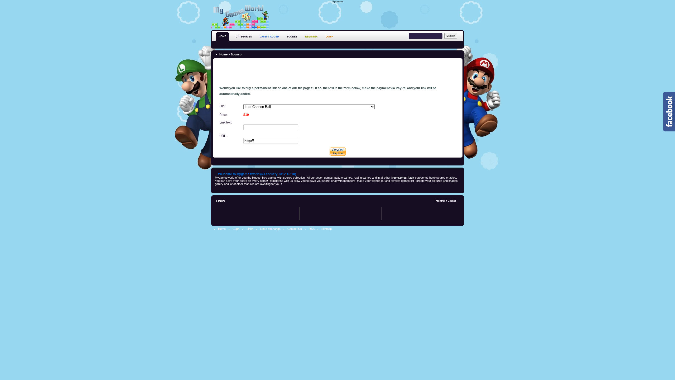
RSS (312, 228)
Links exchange (270, 228)
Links (250, 228)
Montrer (440, 201)
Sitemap (326, 228)
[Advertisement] (368, 15)
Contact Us (294, 228)
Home (223, 54)
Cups (236, 228)
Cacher (452, 201)
